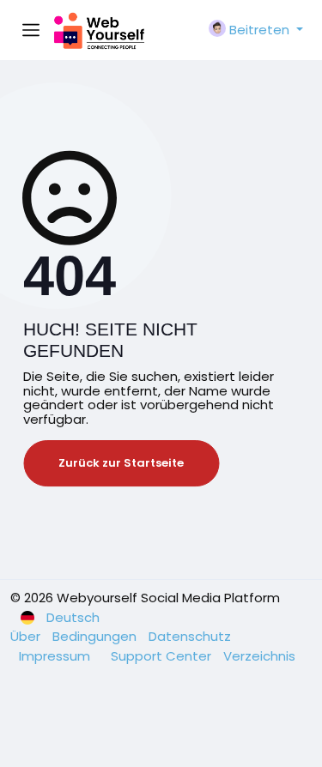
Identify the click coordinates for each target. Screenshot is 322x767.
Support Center (163, 656)
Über (27, 636)
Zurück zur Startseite (121, 463)
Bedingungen (96, 636)
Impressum (56, 656)
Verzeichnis (259, 656)
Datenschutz (190, 636)
